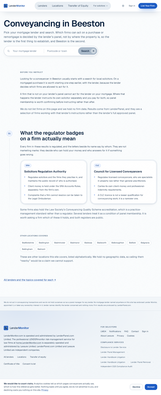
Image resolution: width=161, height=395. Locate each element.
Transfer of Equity (78, 5)
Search (87, 50)
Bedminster (59, 242)
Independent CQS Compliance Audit (116, 366)
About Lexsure (107, 335)
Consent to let (29, 364)
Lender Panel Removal (141, 362)
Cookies (130, 335)
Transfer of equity (38, 357)
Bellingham (27, 249)
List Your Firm (148, 5)
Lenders (42, 5)
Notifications (115, 331)
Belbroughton (117, 242)
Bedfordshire (28, 242)
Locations (57, 5)
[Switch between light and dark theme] (123, 5)
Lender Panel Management (113, 352)
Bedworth (101, 242)
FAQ (126, 331)
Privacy (120, 335)
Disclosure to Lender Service (113, 347)
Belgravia (145, 242)
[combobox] (27, 51)
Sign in (132, 5)
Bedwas (88, 242)
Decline (136, 387)
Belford (132, 242)
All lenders (9, 357)
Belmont (41, 249)
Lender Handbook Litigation (113, 357)
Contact (135, 331)
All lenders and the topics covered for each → (30, 280)
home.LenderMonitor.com (28, 342)
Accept (151, 387)
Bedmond (74, 242)
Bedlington (44, 242)
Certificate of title (11, 364)
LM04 (103, 331)
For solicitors (99, 5)
